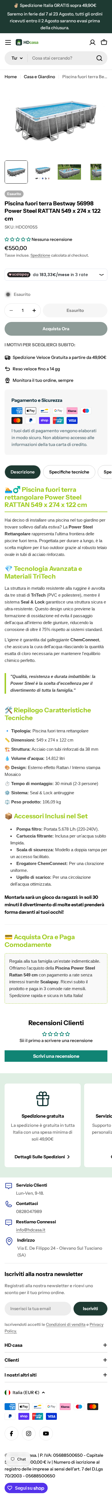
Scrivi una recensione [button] (56, 1056)
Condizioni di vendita (66, 1324)
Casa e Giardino (39, 76)
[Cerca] (99, 58)
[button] (18, 239)
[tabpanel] (56, 745)
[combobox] (56, 58)
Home (11, 76)
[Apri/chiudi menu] (8, 42)
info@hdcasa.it (30, 1229)
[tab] (23, 472)
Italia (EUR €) (26, 1392)
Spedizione (40, 255)
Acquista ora (56, 328)
